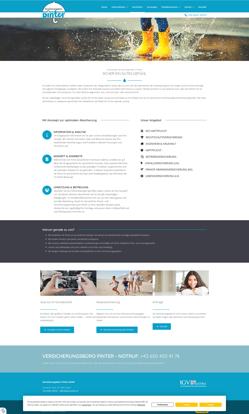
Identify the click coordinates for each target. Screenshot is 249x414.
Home (104, 7)
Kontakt (202, 7)
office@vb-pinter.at (69, 391)
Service (188, 7)
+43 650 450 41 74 (159, 356)
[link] (119, 7)
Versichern (137, 7)
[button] (57, 330)
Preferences (162, 405)
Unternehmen (118, 7)
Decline (187, 405)
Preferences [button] (141, 405)
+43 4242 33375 (49, 391)
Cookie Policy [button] (86, 405)
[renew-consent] (3, 411)
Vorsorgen (152, 7)
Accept (210, 405)
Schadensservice (170, 7)
